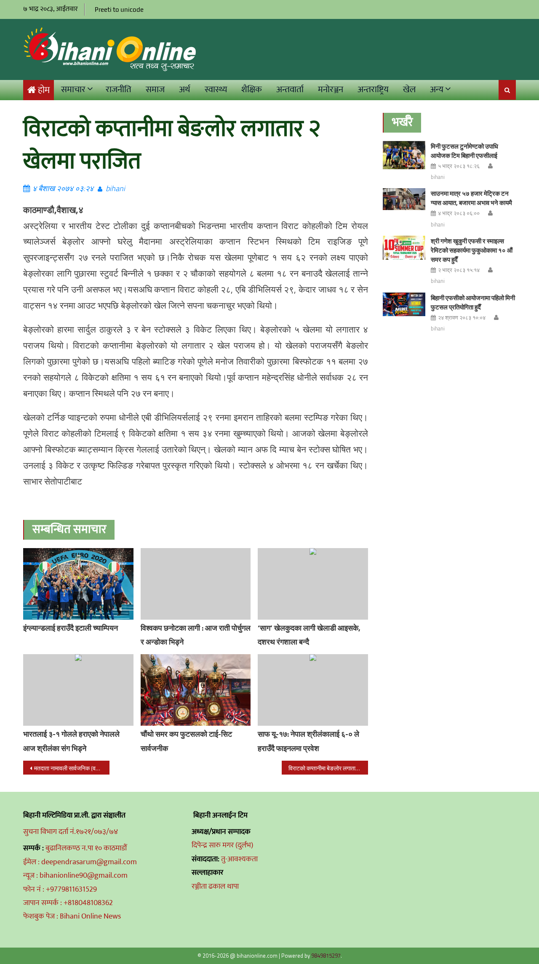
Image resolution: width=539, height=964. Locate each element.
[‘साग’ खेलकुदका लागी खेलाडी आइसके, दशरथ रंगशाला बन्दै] (313, 584)
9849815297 (326, 955)
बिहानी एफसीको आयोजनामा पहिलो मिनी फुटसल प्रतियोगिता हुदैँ (473, 302)
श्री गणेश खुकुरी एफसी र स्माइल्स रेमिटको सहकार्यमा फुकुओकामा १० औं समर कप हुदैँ (471, 250)
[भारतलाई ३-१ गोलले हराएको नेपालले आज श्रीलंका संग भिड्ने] (78, 690)
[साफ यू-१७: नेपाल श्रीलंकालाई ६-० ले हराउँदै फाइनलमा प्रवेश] (313, 690)
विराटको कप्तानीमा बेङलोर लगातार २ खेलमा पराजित (328, 768)
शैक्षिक (251, 89)
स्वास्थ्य (216, 89)
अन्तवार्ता (290, 89)
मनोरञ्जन (330, 89)
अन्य (436, 89)
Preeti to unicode (119, 9)
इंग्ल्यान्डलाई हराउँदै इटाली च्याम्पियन (70, 628)
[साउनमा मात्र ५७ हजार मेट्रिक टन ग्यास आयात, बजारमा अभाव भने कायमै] (404, 199)
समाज (155, 89)
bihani (115, 188)
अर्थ (184, 89)
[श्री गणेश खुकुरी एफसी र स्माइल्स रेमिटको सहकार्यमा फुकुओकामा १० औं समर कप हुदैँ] (404, 248)
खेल (409, 89)
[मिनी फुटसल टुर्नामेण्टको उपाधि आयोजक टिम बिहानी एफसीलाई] (404, 155)
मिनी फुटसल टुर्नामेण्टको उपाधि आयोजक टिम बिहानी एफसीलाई (464, 150)
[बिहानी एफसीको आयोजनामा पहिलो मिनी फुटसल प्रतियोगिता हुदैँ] (404, 305)
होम (44, 90)
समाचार (73, 89)
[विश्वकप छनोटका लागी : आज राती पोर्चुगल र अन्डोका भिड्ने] (196, 584)
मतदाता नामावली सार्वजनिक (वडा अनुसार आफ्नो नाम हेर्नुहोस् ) (71, 768)
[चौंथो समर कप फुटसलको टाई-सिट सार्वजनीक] (196, 695)
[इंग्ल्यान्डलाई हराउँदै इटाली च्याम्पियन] (78, 585)
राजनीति (118, 89)
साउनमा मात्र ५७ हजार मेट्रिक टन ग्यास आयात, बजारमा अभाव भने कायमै (471, 198)
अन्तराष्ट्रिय (373, 89)
